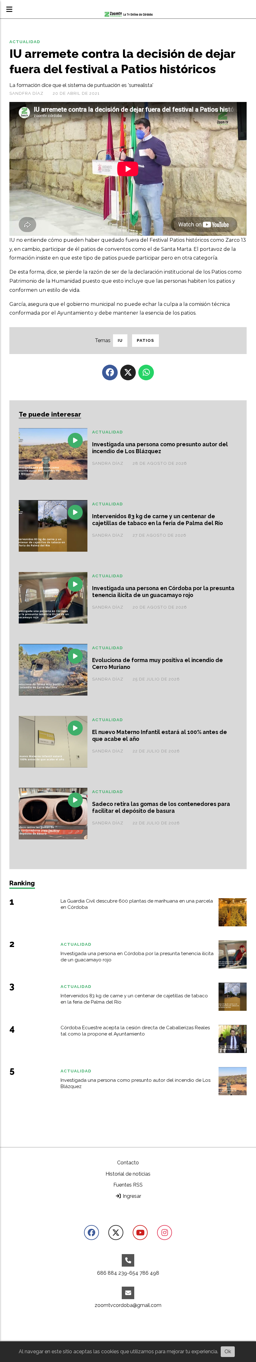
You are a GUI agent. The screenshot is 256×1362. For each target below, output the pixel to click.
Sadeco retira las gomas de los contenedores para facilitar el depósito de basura (161, 807)
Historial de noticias (128, 1174)
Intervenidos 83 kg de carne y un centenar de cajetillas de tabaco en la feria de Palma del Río (157, 520)
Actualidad (24, 41)
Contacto (128, 1163)
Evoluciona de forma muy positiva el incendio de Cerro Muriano (157, 664)
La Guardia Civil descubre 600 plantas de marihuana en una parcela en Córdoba (137, 904)
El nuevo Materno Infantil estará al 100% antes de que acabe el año (159, 735)
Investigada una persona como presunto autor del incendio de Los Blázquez (160, 448)
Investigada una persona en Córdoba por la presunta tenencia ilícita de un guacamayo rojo (163, 592)
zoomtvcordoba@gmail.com (128, 1305)
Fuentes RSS (128, 1185)
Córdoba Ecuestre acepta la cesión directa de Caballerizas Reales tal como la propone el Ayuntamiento (135, 1031)
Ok (227, 1351)
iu (120, 340)
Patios (145, 340)
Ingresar (131, 1196)
